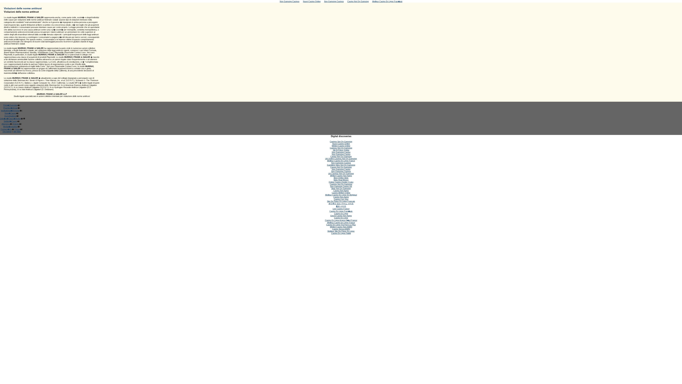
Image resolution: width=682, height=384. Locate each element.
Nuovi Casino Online (341, 144)
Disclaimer (7, 131)
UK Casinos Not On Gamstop (341, 173)
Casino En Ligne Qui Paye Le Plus (341, 225)
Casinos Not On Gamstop (341, 141)
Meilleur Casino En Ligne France (341, 161)
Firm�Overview (10, 105)
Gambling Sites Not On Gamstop (341, 165)
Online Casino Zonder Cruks (341, 182)
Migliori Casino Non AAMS (341, 227)
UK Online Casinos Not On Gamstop (341, 159)
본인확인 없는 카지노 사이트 (341, 203)
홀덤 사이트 (341, 206)
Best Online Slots (341, 178)
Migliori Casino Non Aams (341, 176)
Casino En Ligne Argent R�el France (341, 220)
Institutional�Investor (10, 111)
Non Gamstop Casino (341, 152)
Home (17, 129)
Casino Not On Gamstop (341, 156)
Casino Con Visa (341, 199)
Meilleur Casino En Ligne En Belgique (341, 195)
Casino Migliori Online (341, 193)
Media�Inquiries (10, 127)
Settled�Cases (10, 121)
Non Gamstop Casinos (341, 163)
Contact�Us (6, 129)
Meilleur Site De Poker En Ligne (341, 231)
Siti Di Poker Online (341, 150)
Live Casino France (341, 209)
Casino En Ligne (341, 213)
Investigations (10, 116)
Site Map (17, 131)
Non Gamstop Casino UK (341, 186)
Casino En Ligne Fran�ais (341, 211)
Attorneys (6, 124)
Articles (16, 124)
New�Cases (10, 113)
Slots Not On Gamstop (341, 188)
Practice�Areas (10, 108)
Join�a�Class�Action (10, 119)
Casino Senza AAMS (341, 229)
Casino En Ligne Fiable (341, 233)
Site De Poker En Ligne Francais (341, 201)
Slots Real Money (341, 180)
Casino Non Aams (341, 191)
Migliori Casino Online (341, 146)
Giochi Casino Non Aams (341, 216)
